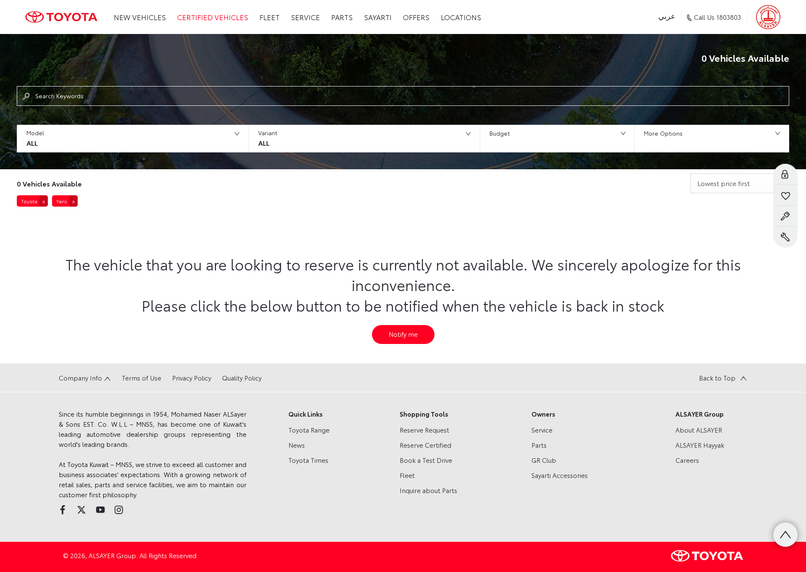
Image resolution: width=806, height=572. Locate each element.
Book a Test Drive (426, 459)
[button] (133, 138)
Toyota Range (309, 429)
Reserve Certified (425, 444)
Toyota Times (308, 459)
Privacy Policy (191, 377)
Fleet (407, 475)
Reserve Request (424, 429)
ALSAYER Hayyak (699, 444)
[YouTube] (100, 510)
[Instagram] (119, 510)
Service (541, 429)
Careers (687, 459)
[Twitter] (81, 510)
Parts (539, 444)
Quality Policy (242, 377)
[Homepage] (61, 17)
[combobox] (740, 183)
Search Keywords (59, 96)
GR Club (543, 459)
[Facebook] (62, 510)
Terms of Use (141, 377)
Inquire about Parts (428, 490)
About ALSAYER (698, 429)
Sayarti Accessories (559, 475)
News (296, 444)
